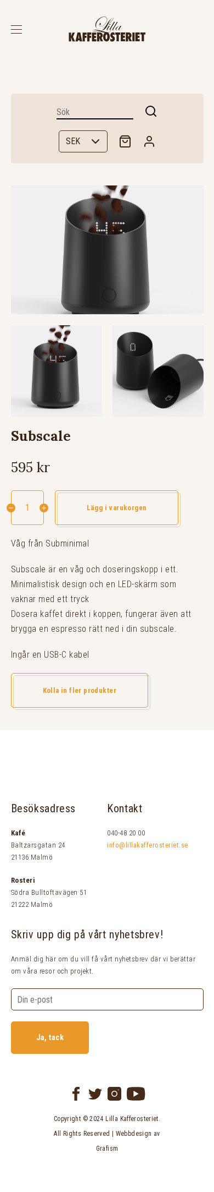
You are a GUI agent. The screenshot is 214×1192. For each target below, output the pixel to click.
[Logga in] (149, 141)
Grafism (107, 1148)
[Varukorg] (125, 141)
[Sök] (150, 111)
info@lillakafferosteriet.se (147, 845)
